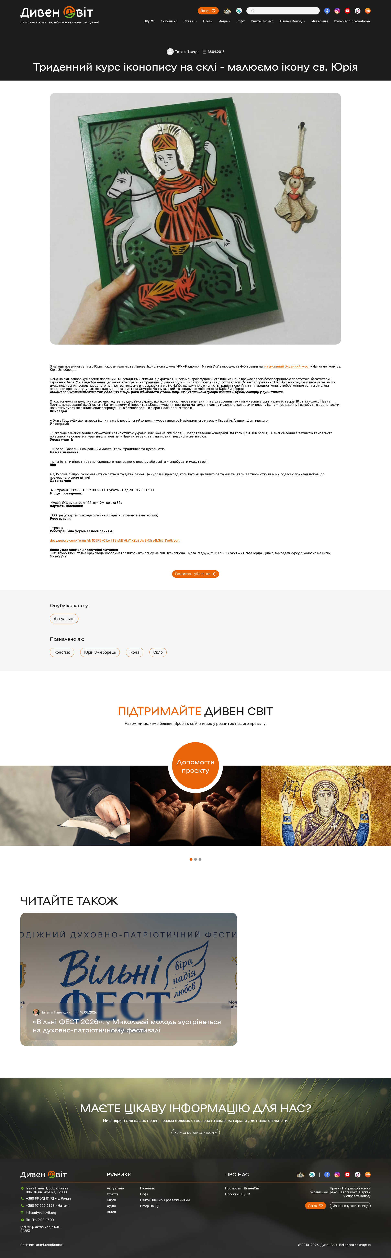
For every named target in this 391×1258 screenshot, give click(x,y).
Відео (111, 1212)
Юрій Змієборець (100, 652)
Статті (188, 21)
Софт (240, 21)
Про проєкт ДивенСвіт (243, 1188)
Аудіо (111, 1206)
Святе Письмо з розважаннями (165, 1200)
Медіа (223, 21)
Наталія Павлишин (55, 1012)
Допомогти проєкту (196, 765)
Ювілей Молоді (291, 21)
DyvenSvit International (352, 21)
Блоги (207, 21)
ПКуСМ (149, 21)
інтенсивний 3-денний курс (286, 366)
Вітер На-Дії (149, 1206)
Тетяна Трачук (186, 52)
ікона (134, 652)
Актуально (168, 21)
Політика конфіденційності (42, 1245)
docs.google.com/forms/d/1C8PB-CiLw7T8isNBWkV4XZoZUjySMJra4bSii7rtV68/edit (115, 540)
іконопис (62, 652)
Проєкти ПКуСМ (237, 1194)
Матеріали (319, 21)
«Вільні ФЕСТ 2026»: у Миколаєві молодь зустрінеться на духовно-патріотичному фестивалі (127, 1025)
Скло (158, 652)
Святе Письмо (262, 21)
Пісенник (147, 1188)
